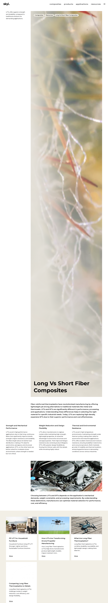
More (11, 556)
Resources (49, 15)
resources (96, 4)
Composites (39, 15)
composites (55, 4)
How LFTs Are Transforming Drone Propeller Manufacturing (53, 540)
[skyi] (6, 4)
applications (82, 4)
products (68, 4)
